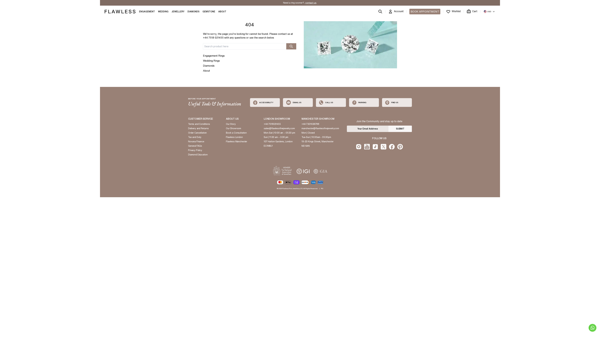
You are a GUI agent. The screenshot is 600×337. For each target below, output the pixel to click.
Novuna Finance (196, 141)
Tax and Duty (194, 137)
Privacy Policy (195, 150)
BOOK (425, 11)
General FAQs (195, 146)
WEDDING (163, 11)
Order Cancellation (197, 133)
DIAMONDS (193, 11)
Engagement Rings (214, 55)
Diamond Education (198, 155)
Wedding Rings (211, 60)
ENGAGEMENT (147, 11)
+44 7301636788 (310, 124)
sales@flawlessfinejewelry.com (279, 128)
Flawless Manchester (236, 141)
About (206, 70)
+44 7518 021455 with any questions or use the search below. (238, 37)
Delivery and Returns (198, 128)
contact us (310, 3)
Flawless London (234, 137)
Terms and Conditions (199, 124)
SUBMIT (400, 129)
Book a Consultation (236, 133)
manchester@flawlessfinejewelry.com (320, 128)
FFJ (322, 188)
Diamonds (209, 65)
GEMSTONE (208, 11)
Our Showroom (233, 128)
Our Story (231, 124)
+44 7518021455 (272, 124)
